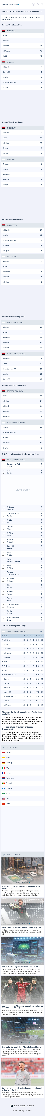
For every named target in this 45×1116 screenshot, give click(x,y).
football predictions (33, 736)
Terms (15, 1111)
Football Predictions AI (26, 1106)
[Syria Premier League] (41, 460)
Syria (9, 460)
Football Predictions (11, 4)
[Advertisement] (22, 104)
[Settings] (38, 4)
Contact (29, 1111)
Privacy (21, 1111)
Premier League (19, 460)
